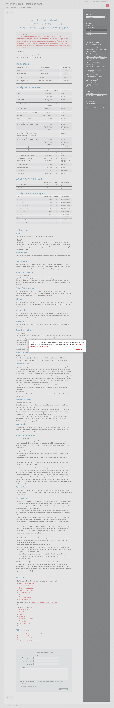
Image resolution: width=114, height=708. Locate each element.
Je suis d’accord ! (79, 349)
